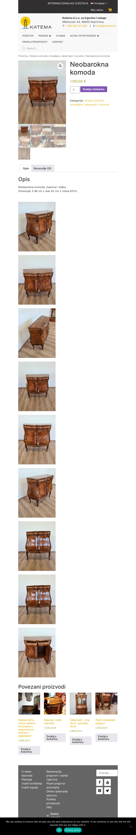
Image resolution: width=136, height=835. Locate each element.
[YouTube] (107, 782)
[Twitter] (107, 790)
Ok (59, 830)
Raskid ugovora (53, 815)
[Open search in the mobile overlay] (45, 48)
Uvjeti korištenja (32, 783)
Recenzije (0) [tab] (42, 168)
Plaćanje (27, 779)
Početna (28, 35)
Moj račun (97, 10)
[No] (131, 826)
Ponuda (43, 35)
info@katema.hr (106, 25)
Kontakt (57, 42)
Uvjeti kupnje (30, 787)
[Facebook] (99, 782)
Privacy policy (73, 830)
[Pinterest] (99, 790)
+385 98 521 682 (76, 25)
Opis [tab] (26, 168)
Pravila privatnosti (34, 42)
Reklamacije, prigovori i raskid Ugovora (57, 775)
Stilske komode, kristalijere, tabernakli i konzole (57, 56)
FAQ (48, 807)
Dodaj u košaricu (93, 89)
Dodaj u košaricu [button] (26, 750)
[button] (60, 66)
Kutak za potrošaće (83, 35)
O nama (60, 35)
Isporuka (27, 775)
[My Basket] (110, 10)
